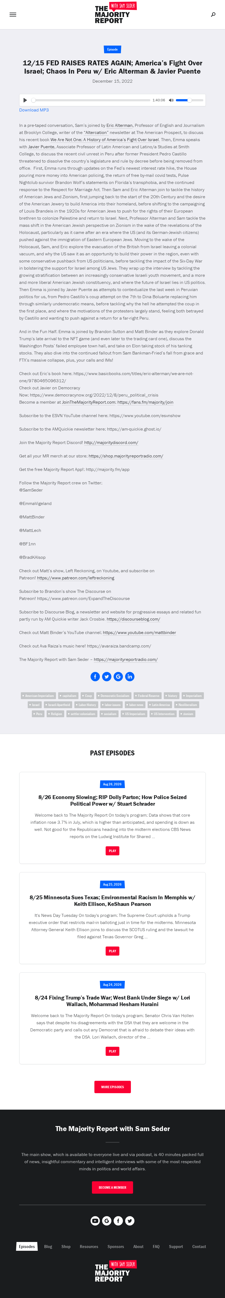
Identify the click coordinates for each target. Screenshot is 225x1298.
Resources (89, 1246)
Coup (88, 695)
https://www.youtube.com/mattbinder (139, 632)
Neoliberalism (188, 704)
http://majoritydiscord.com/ (111, 442)
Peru (39, 713)
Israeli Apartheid (59, 704)
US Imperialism (135, 713)
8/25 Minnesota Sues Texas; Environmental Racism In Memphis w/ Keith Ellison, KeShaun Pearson (112, 900)
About (138, 1246)
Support (176, 1246)
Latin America (161, 704)
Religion (56, 713)
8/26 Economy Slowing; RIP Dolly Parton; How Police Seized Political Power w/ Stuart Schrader (112, 800)
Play (112, 850)
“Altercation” (96, 132)
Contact (199, 1246)
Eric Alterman (119, 125)
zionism (188, 713)
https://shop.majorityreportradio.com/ (126, 456)
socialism (110, 713)
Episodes (27, 1246)
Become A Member (112, 1187)
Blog (48, 1246)
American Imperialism (39, 695)
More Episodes (112, 1087)
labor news (136, 704)
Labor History (87, 704)
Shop (66, 1246)
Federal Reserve (148, 695)
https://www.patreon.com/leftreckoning (75, 578)
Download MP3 (34, 110)
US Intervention (164, 713)
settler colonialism (83, 713)
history (172, 695)
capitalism (69, 695)
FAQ (156, 1246)
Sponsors (116, 1246)
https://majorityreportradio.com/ (126, 659)
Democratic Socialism (115, 695)
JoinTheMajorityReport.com (88, 402)
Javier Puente (41, 147)
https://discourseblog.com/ (133, 619)
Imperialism (194, 695)
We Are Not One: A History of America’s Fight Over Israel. (105, 139)
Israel (36, 704)
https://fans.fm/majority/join (145, 402)
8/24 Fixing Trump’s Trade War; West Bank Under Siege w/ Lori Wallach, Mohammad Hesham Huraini (112, 1000)
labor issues (112, 704)
